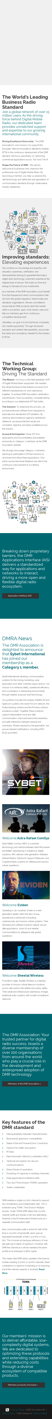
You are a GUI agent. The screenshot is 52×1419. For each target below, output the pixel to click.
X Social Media (16, 1410)
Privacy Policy (8, 1413)
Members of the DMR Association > (24, 1084)
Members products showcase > (23, 1385)
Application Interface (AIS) (20, 596)
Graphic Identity (39, 1413)
